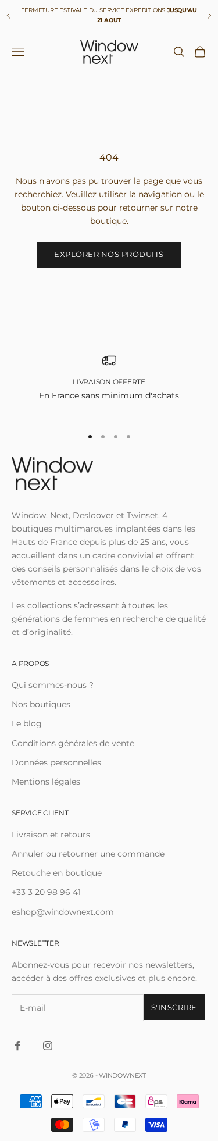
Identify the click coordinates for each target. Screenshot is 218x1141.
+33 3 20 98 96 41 (46, 892)
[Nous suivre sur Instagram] (47, 1045)
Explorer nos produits (109, 254)
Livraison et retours (51, 834)
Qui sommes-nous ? (53, 685)
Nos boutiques (41, 704)
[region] (109, 385)
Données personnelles (56, 762)
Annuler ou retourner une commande (88, 853)
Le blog (27, 723)
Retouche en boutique (57, 873)
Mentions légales (46, 781)
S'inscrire (174, 1007)
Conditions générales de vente (73, 743)
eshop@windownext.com (63, 912)
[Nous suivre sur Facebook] (17, 1045)
